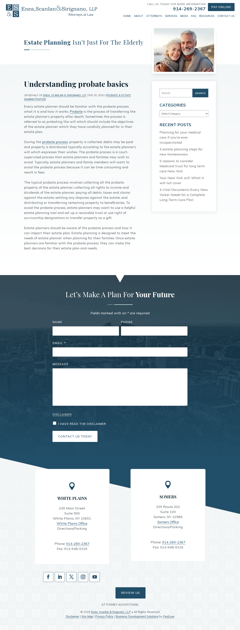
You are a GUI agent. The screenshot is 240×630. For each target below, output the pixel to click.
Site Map (87, 616)
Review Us (130, 593)
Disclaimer (62, 414)
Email (59, 343)
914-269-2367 (189, 8)
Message (60, 364)
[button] (236, 603)
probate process (55, 142)
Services (171, 16)
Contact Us (226, 16)
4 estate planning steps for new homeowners (181, 151)
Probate (76, 111)
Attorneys (154, 16)
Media (184, 16)
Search (200, 93)
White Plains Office (72, 523)
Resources (206, 16)
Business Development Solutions (137, 616)
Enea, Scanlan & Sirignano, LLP (64, 95)
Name (57, 322)
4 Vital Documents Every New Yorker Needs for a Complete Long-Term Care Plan (184, 195)
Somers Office (168, 522)
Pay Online (221, 7)
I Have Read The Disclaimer (82, 424)
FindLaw (168, 616)
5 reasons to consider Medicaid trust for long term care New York (182, 166)
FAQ (193, 16)
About (138, 16)
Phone (127, 322)
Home (127, 16)
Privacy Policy (104, 616)
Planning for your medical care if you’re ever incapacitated (180, 137)
